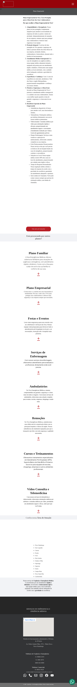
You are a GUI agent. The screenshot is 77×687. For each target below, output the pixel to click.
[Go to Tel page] (31, 675)
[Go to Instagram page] (42, 675)
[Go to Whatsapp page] (25, 675)
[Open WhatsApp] (72, 682)
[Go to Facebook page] (47, 675)
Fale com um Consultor (38, 229)
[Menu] (73, 4)
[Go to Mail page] (36, 675)
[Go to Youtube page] (52, 675)
